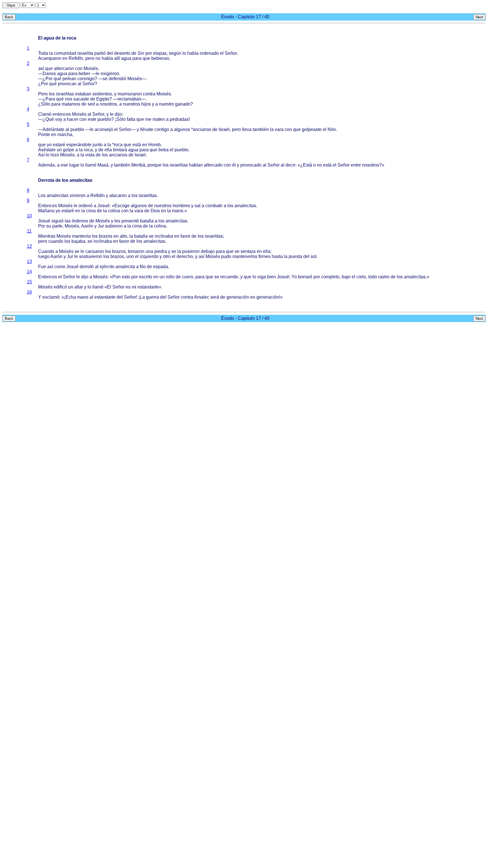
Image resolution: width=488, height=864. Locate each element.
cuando (55, 241)
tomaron (136, 251)
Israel (224, 129)
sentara (248, 251)
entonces (62, 114)
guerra (152, 297)
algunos (182, 129)
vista (90, 154)
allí (117, 58)
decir (290, 165)
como (59, 266)
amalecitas (57, 195)
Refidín (76, 58)
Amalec (201, 297)
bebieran (160, 58)
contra (149, 93)
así (41, 68)
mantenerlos (244, 256)
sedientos (102, 93)
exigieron (110, 73)
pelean (69, 78)
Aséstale (47, 149)
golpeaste (312, 129)
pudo (226, 256)
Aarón (87, 226)
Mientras (46, 236)
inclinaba (164, 236)
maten (158, 119)
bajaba (78, 241)
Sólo (45, 104)
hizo (55, 154)
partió (100, 53)
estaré (59, 144)
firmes (264, 256)
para (136, 58)
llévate (146, 129)
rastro (383, 276)
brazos (105, 236)
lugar (74, 165)
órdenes (80, 220)
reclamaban (129, 99)
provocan (67, 83)
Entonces (47, 205)
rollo (170, 276)
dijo (118, 114)
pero (89, 58)
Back (9, 17)
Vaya (11, 5)
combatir (214, 205)
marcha (64, 134)
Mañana (46, 210)
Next (479, 17)
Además (46, 165)
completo (330, 276)
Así (41, 154)
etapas (160, 53)
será (214, 297)
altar (78, 287)
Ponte (44, 134)
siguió (57, 220)
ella (108, 149)
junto (98, 144)
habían (196, 165)
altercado (213, 165)
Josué (103, 205)
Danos (49, 73)
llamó (90, 165)
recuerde (229, 276)
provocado (251, 165)
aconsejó (104, 129)
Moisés (91, 68)
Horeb (154, 144)
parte (57, 226)
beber (84, 73)
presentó (130, 220)
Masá (102, 165)
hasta (277, 256)
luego (43, 256)
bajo (346, 276)
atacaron (118, 195)
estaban (83, 93)
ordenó (86, 205)
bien (271, 276)
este (92, 119)
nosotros (108, 104)
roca (118, 144)
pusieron (191, 251)
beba (163, 149)
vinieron (77, 195)
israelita (85, 53)
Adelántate (53, 129)
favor (185, 236)
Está (307, 165)
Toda (43, 53)
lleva (247, 129)
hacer (72, 119)
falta (131, 119)
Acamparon (49, 58)
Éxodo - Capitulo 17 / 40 (245, 16)
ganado (182, 104)
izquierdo (149, 256)
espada (160, 266)
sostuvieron (90, 256)
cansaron (94, 251)
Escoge (122, 205)
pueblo (104, 119)
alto (123, 236)
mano (177, 210)
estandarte (148, 287)
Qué (49, 119)
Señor (231, 53)
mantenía (81, 236)
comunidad (65, 53)
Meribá (138, 165)
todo (372, 276)
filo (143, 266)
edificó (60, 287)
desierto (122, 53)
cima (91, 210)
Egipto (102, 99)
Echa (71, 297)
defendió (117, 78)
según (175, 53)
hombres (181, 205)
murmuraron (129, 93)
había (193, 53)
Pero (43, 93)
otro (167, 256)
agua (126, 58)
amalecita (125, 266)
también (261, 129)
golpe (68, 149)
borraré (305, 276)
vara (279, 129)
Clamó (44, 114)
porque (154, 165)
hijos (146, 104)
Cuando (46, 251)
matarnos (71, 104)
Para (50, 99)
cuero (187, 276)
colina (114, 210)
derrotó (87, 266)
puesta (295, 256)
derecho (185, 256)
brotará (120, 149)
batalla (147, 220)
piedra (160, 251)
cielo (361, 276)
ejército (107, 266)
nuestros (131, 104)
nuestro (166, 104)
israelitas (65, 93)
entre (356, 165)
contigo (161, 129)
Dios (155, 210)
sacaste (81, 99)
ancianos (202, 129)
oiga (261, 276)
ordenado (209, 53)
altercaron (64, 68)
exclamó (50, 297)
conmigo (86, 78)
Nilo (332, 129)
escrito (145, 276)
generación (237, 297)
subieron (114, 226)
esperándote (78, 144)
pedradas (179, 119)
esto (126, 276)
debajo (208, 251)
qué (57, 78)
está (136, 144)
